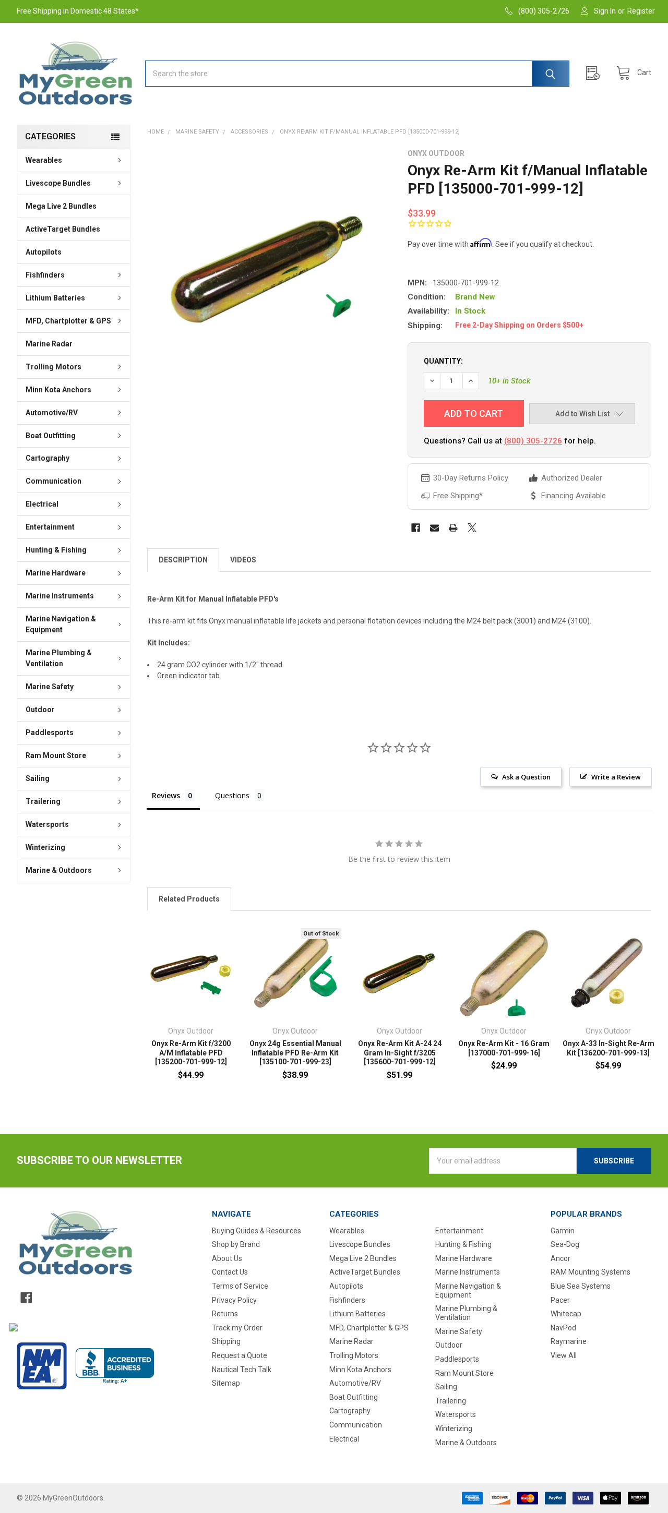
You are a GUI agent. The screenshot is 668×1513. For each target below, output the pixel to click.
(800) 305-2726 (533, 441)
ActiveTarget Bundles (63, 229)
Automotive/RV (52, 413)
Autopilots (44, 252)
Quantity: (443, 361)
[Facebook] (416, 528)
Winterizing (45, 847)
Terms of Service (240, 1286)
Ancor (560, 1258)
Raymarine (569, 1341)
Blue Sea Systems (581, 1286)
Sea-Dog (565, 1244)
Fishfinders (45, 275)
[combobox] (357, 74)
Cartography (47, 458)
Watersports (47, 824)
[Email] (434, 528)
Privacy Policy (234, 1300)
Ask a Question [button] (526, 777)
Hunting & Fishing (56, 550)
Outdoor (40, 709)
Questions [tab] (232, 795)
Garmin (563, 1231)
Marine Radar (49, 344)
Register (641, 11)
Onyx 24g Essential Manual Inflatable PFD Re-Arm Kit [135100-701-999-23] (295, 1052)
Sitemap (226, 1383)
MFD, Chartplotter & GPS (68, 321)
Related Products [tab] (189, 899)
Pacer (560, 1300)
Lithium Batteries (55, 298)
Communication (53, 481)
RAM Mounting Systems (590, 1272)
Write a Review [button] (616, 777)
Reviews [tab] (166, 795)
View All (564, 1355)
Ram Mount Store (56, 755)
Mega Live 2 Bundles (61, 206)
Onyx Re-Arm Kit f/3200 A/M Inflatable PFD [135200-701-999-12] (191, 1052)
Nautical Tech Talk (241, 1369)
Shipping (226, 1341)
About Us (227, 1258)
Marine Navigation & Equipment (61, 624)
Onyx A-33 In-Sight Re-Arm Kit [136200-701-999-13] (608, 1048)
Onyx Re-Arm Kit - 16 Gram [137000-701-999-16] (504, 1048)
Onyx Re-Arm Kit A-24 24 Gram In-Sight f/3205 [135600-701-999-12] (400, 1052)
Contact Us (230, 1272)
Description (183, 560)
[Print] (453, 528)
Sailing (38, 778)
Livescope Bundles (58, 183)
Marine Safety (50, 686)
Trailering (43, 801)
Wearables (44, 160)
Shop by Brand (236, 1244)
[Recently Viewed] (595, 73)
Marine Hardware (56, 573)
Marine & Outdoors (59, 870)
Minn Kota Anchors (58, 390)
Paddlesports (50, 732)
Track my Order (237, 1328)
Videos (243, 560)
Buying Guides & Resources (256, 1231)
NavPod (563, 1328)
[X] (472, 528)
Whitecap (566, 1314)
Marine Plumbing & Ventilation (59, 658)
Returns (225, 1314)
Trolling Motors (53, 367)
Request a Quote (239, 1355)
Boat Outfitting (51, 435)
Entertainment (50, 527)
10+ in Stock (509, 381)
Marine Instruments (60, 596)
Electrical (42, 504)
